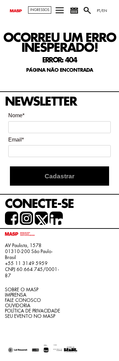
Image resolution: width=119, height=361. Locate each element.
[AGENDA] (74, 13)
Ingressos (39, 10)
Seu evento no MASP (30, 316)
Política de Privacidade (32, 311)
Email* (16, 139)
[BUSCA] (88, 13)
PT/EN (102, 11)
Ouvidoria (17, 305)
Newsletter (41, 102)
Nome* (16, 115)
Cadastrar (59, 176)
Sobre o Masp (21, 289)
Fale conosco (23, 300)
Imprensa (15, 295)
